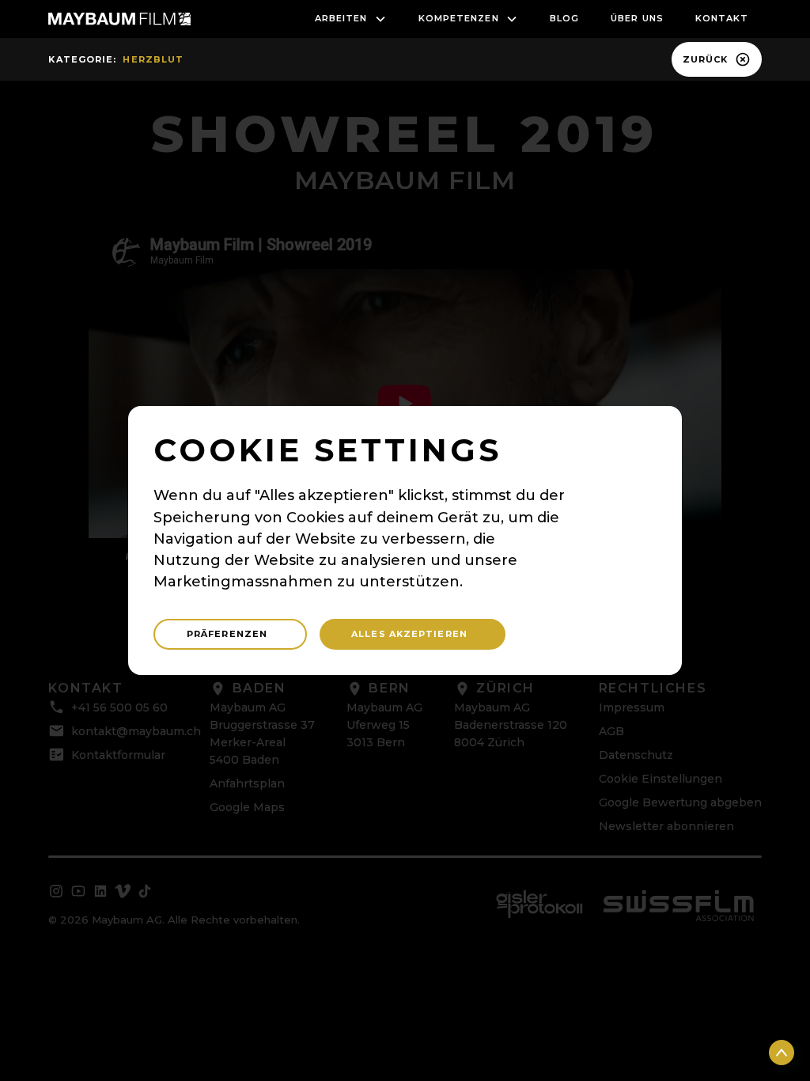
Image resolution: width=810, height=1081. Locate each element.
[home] (119, 19)
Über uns (637, 18)
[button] (350, 19)
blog (564, 18)
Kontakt (722, 18)
